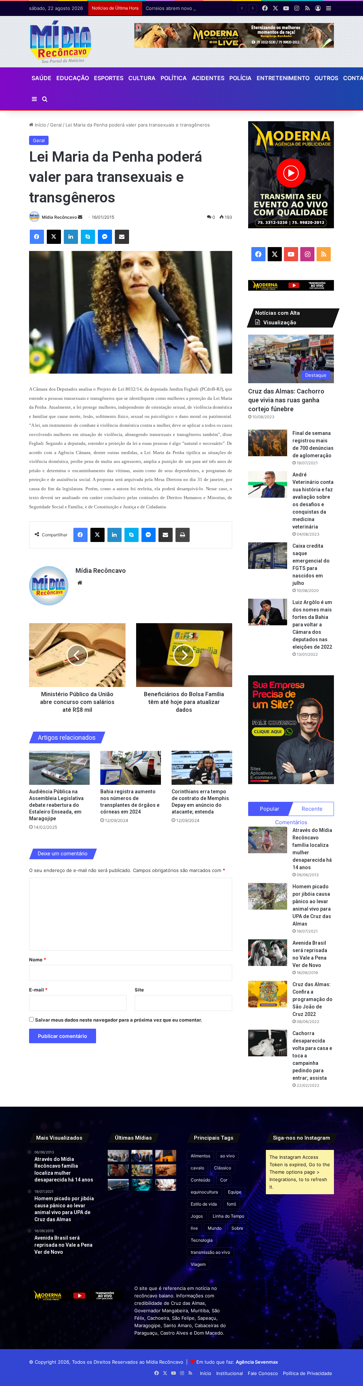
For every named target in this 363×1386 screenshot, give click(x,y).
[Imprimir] (182, 535)
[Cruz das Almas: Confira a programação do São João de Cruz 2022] (267, 994)
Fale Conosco (263, 1373)
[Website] (80, 583)
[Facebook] (37, 237)
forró (231, 1204)
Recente (312, 808)
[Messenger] (105, 237)
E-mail (38, 990)
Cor (223, 1180)
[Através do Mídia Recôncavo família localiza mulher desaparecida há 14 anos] (267, 840)
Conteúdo (200, 1180)
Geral (56, 125)
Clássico (222, 1167)
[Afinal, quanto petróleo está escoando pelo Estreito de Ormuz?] (165, 1170)
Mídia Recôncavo (59, 217)
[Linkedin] (71, 237)
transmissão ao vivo (210, 1252)
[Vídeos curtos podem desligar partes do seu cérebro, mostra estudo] (118, 1170)
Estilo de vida (204, 1204)
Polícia (240, 78)
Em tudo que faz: (237, 1362)
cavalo (197, 1167)
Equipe (234, 1192)
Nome (37, 959)
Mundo (215, 1228)
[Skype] (88, 237)
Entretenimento (283, 78)
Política (174, 78)
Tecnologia (202, 1240)
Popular (269, 808)
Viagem (198, 1264)
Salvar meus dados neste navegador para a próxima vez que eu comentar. (118, 1020)
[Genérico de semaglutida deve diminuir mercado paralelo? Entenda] (165, 1185)
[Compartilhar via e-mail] (122, 237)
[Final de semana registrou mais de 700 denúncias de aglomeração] (267, 443)
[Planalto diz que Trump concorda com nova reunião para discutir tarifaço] (142, 1156)
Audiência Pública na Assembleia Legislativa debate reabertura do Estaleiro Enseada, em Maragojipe (56, 805)
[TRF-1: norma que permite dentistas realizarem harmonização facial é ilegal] (142, 1185)
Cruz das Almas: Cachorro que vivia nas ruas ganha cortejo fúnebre (286, 400)
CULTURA (142, 78)
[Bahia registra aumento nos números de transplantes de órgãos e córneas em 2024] (130, 768)
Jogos (197, 1216)
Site (139, 990)
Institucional (229, 1373)
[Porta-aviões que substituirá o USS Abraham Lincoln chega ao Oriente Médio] (118, 1185)
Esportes (108, 78)
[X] (54, 237)
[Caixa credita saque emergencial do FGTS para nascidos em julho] (267, 555)
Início (39, 125)
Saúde (41, 78)
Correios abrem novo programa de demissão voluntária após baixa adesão (227, 8)
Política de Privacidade (307, 1373)
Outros (326, 78)
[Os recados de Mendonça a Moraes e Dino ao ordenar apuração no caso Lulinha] (118, 1156)
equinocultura (204, 1192)
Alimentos (200, 1155)
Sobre (237, 1228)
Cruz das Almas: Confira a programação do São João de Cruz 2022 (312, 999)
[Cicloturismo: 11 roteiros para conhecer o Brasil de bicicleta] (142, 1170)
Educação (72, 78)
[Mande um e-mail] (80, 217)
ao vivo (227, 1155)
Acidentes (208, 78)
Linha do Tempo (228, 1216)
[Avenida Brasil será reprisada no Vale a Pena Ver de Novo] (267, 952)
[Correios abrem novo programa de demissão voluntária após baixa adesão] (165, 1156)
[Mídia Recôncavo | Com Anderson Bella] (61, 41)
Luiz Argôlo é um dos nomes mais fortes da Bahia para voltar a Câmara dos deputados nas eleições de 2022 (312, 624)
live (194, 1228)
